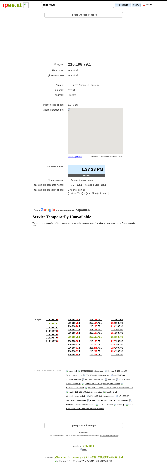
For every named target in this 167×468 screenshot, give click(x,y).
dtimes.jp (120, 404)
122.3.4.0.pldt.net (105, 404)
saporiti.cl (73, 371)
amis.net (111, 379)
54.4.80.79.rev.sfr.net (75, 388)
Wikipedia (94, 85)
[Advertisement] (83, 39)
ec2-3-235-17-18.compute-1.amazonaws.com (109, 400)
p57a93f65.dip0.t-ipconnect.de (102, 396)
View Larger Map (75, 157)
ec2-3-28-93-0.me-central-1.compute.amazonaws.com (110, 388)
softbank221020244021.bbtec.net (80, 404)
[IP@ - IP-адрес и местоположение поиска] (26, 5)
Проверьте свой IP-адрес (84, 15)
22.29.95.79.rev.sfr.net (94, 379)
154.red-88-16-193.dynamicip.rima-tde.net (102, 384)
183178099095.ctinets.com (92, 371)
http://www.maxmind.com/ (109, 436)
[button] (123, 5)
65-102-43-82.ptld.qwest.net (97, 375)
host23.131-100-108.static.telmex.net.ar (85, 392)
